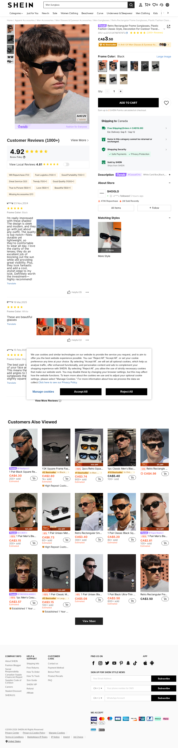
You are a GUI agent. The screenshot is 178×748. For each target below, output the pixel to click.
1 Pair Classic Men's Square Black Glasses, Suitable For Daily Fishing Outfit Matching (56, 594)
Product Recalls (55, 676)
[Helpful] (69, 292)
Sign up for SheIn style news (108, 672)
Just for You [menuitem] (32, 13)
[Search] (131, 5)
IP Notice (55, 737)
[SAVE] (166, 102)
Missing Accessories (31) (21, 194)
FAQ (50, 680)
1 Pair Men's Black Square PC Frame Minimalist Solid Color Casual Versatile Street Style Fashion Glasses (155, 536)
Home (10, 20)
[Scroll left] (164, 13)
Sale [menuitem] (55, 13)
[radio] (102, 66)
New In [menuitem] (45, 13)
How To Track (33, 676)
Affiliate (30, 693)
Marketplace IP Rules (37, 737)
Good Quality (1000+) (63, 181)
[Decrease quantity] (107, 91)
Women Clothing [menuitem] (69, 13)
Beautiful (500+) (63, 187)
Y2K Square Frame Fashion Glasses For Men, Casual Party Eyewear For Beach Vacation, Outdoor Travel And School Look (56, 468)
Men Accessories (45, 20)
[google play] (151, 664)
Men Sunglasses (101, 20)
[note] (56, 485)
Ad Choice (78, 737)
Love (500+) (43, 187)
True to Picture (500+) (20, 187)
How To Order (33, 672)
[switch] (66, 164)
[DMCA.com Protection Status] (102, 729)
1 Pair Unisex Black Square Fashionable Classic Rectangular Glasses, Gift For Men (89, 594)
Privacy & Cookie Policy (34, 733)
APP (145, 656)
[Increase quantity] (120, 91)
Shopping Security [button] (116, 149)
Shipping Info (33, 663)
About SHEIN (11, 661)
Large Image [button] (164, 56)
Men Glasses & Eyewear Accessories (73, 20)
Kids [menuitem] (155, 13)
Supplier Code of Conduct (13, 681)
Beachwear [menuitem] (88, 13)
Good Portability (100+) (73, 175)
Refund (30, 688)
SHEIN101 (10, 695)
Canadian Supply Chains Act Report (13, 676)
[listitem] (109, 237)
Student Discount (13, 691)
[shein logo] (20, 5)
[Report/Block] (87, 292)
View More (89, 621)
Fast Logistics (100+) (45, 175)
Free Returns (33, 668)
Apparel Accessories (25, 20)
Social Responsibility (12, 670)
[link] (147, 5)
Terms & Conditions (14, 737)
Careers (9, 687)
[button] (161, 5)
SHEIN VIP (32, 684)
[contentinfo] (133, 721)
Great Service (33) (18, 181)
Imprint (66, 737)
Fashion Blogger (13, 665)
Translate (11, 283)
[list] (115, 663)
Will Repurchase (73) (19, 175)
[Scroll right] (168, 13)
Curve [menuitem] (100, 13)
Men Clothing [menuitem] (143, 13)
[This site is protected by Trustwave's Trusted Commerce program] (93, 729)
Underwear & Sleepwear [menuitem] (119, 13)
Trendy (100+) (40, 181)
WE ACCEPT (97, 713)
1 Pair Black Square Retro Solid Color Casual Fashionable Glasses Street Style (23, 471)
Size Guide (32, 680)
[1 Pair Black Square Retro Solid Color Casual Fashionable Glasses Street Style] (23, 447)
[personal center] (141, 5)
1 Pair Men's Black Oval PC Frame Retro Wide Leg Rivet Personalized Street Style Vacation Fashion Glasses (24, 536)
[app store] (145, 664)
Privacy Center (12, 733)
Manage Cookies (57, 733)
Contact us (53, 663)
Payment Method (56, 668)
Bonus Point (53, 672)
